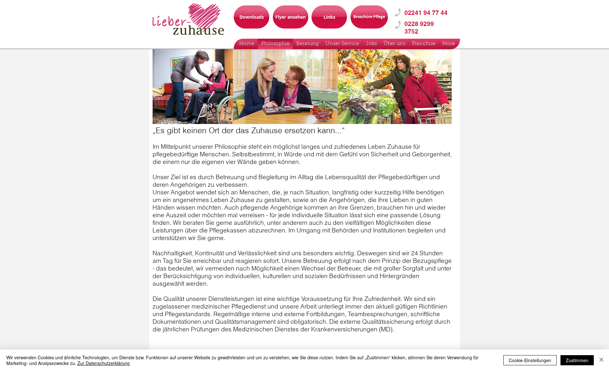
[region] (421, 14)
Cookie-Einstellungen (530, 360)
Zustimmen (577, 360)
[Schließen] (601, 360)
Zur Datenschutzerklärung (103, 363)
